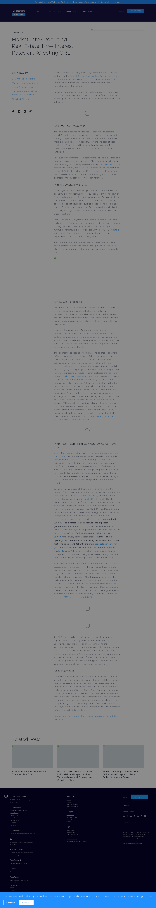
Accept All (26, 902)
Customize (10, 902)
